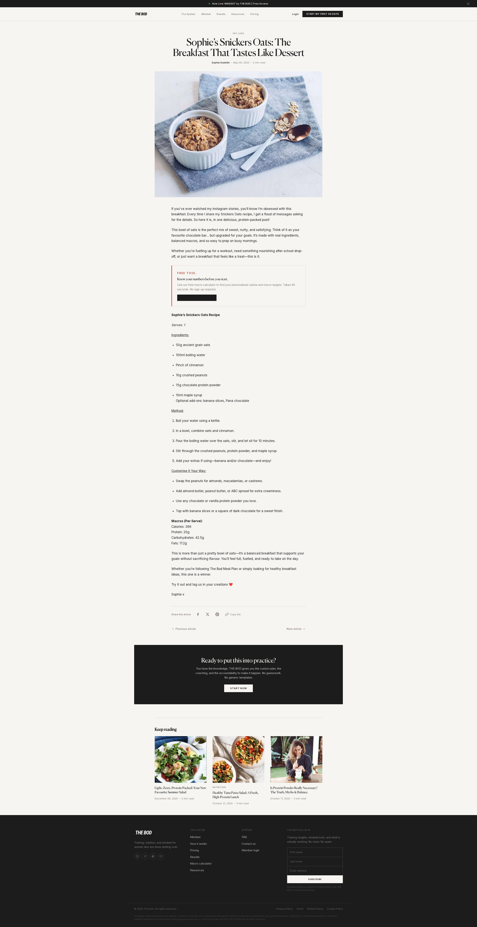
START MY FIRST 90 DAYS (322, 13)
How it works (198, 843)
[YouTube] (161, 856)
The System (188, 13)
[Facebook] (145, 856)
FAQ (244, 837)
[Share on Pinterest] (217, 614)
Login (295, 13)
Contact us (249, 843)
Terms (300, 908)
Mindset (206, 13)
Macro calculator (201, 863)
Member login (250, 850)
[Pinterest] (153, 856)
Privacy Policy (284, 908)
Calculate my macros (197, 297)
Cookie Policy (335, 908)
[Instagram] (137, 856)
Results (221, 13)
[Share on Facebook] (198, 614)
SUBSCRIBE (315, 879)
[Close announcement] (468, 3)
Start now (238, 688)
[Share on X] (207, 614)
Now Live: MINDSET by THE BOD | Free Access (240, 3)
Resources (237, 13)
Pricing (254, 13)
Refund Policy (315, 908)
